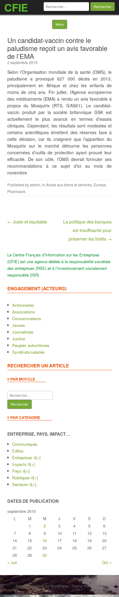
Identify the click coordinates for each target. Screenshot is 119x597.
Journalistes (23, 332)
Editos (17, 451)
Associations (23, 312)
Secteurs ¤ (21, 484)
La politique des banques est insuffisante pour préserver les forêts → (87, 230)
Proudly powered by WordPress (42, 585)
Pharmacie (16, 191)
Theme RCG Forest (87, 585)
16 (44, 540)
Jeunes (18, 325)
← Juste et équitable (27, 222)
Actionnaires (23, 305)
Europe (100, 184)
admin (35, 184)
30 (44, 555)
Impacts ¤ (21, 464)
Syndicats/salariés (28, 352)
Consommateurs (26, 318)
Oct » (107, 562)
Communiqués (25, 444)
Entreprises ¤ (24, 457)
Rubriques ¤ (22, 478)
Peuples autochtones (30, 345)
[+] (38, 457)
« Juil (12, 562)
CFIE (16, 7)
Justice (18, 338)
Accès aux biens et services (69, 184)
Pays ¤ (18, 471)
